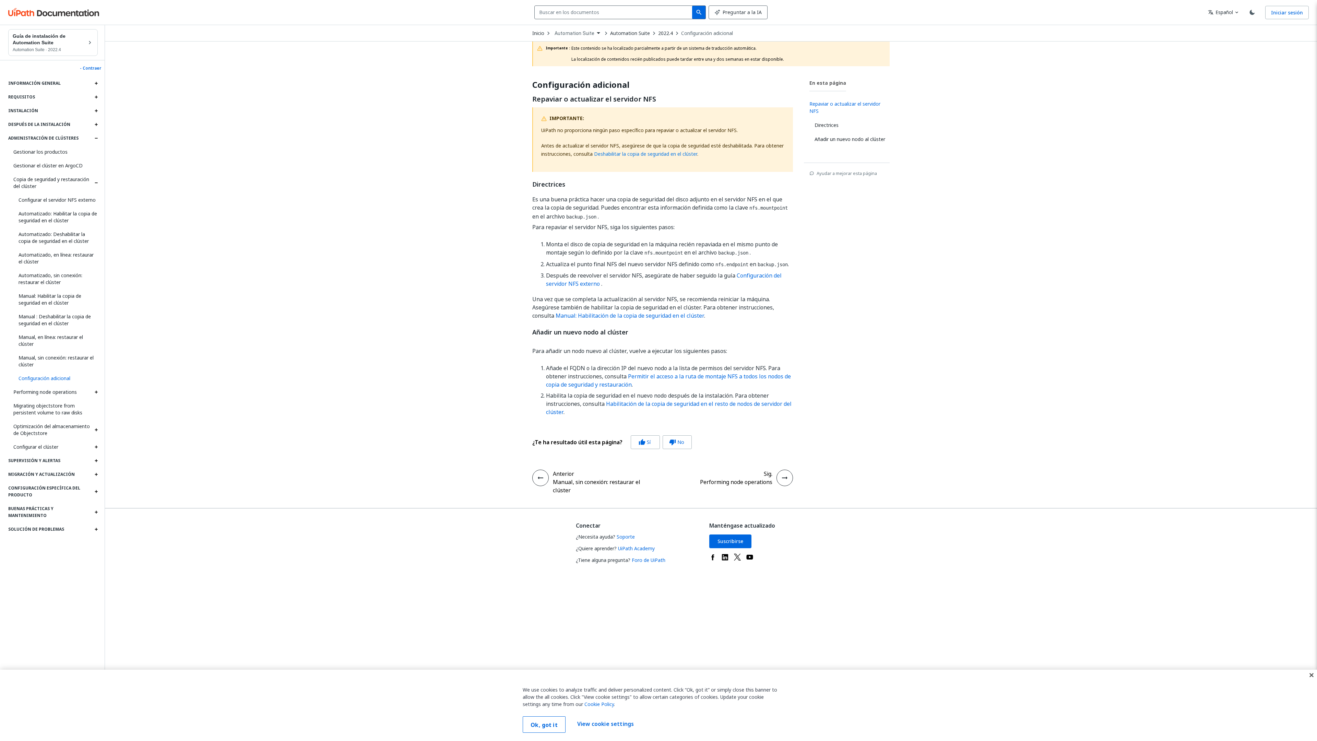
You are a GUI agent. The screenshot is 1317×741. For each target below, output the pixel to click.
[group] (612, 442)
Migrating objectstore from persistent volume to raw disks (47, 409)
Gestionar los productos (40, 151)
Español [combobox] (1220, 12)
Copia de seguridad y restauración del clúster (51, 183)
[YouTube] (749, 557)
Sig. (768, 474)
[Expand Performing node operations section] (96, 392)
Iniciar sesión (1287, 12)
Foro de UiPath (648, 560)
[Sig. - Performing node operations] (784, 478)
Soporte (626, 536)
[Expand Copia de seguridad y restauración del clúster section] (96, 183)
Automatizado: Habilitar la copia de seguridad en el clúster (58, 217)
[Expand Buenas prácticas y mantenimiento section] (96, 512)
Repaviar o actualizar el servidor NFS (594, 99)
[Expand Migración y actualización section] (96, 474)
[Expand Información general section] (96, 83)
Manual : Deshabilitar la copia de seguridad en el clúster (55, 320)
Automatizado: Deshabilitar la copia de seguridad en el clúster (54, 238)
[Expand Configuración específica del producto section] (96, 492)
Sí (645, 442)
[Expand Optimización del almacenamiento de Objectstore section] (96, 430)
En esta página (827, 82)
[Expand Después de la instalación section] (96, 124)
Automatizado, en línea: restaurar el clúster (56, 258)
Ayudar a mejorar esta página (847, 173)
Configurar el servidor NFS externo (57, 199)
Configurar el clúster (35, 446)
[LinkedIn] (725, 557)
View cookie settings (605, 724)
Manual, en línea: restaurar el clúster (51, 340)
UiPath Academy (636, 548)
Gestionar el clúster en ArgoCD (48, 165)
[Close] (1311, 675)
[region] (658, 705)
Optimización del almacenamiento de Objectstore (51, 430)
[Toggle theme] (1252, 12)
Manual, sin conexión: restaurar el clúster (56, 361)
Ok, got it (544, 725)
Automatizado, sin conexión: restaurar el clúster (50, 279)
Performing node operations (45, 392)
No (676, 442)
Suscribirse (730, 541)
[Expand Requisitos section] (96, 97)
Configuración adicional (707, 33)
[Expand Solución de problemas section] (96, 529)
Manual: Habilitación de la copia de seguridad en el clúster (630, 315)
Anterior (563, 474)
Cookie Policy (599, 704)
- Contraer (90, 68)
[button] (55, 378)
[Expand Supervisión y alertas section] (96, 461)
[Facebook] (712, 557)
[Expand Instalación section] (96, 111)
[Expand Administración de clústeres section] (96, 138)
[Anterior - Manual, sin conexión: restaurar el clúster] (540, 478)
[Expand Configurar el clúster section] (96, 447)
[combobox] (614, 12)
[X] (737, 557)
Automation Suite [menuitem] (574, 33)
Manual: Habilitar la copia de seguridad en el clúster (50, 299)
